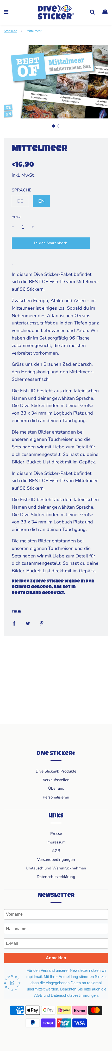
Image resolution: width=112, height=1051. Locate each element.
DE (20, 201)
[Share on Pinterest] (41, 623)
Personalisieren (56, 797)
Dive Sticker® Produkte (56, 771)
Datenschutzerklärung (56, 876)
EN (41, 201)
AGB (56, 850)
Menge (16, 217)
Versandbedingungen (56, 859)
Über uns (56, 788)
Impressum (56, 842)
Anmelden (56, 958)
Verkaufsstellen (56, 779)
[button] (53, 126)
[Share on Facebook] (14, 623)
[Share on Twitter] (28, 623)
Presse (56, 833)
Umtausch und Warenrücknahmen (56, 868)
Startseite (10, 31)
